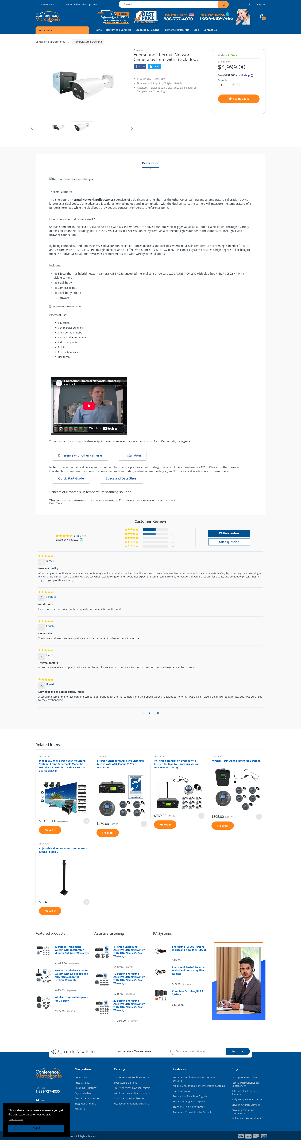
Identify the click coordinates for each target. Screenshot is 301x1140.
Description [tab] (150, 163)
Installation (133, 455)
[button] (132, 529)
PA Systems (162, 933)
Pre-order (50, 830)
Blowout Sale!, (158, 87)
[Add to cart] (86, 821)
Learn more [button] (16, 1119)
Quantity (222, 80)
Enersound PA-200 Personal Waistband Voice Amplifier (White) (188, 970)
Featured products (50, 933)
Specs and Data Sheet (121, 478)
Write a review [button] (229, 533)
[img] (45, 556)
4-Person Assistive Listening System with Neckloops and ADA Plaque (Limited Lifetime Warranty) (71, 975)
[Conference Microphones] (51, 16)
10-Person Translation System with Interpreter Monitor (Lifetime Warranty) (72, 950)
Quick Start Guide (71, 478)
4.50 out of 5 (81, 536)
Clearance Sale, (177, 87)
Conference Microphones (50, 41)
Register (261, 4)
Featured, (191, 87)
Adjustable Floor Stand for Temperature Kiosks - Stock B (63, 850)
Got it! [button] (36, 1128)
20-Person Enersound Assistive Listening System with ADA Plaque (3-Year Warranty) (129, 1005)
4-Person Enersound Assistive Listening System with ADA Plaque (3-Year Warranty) (120, 764)
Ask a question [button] (229, 542)
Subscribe (238, 1051)
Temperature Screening (88, 41)
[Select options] (144, 824)
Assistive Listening (109, 933)
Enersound (139, 50)
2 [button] (149, 712)
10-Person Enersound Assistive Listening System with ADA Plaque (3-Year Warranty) (129, 978)
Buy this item (241, 99)
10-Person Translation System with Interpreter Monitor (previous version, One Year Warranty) (177, 764)
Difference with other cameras (80, 455)
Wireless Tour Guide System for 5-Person (236, 760)
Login (248, 4)
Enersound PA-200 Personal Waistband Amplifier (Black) (189, 948)
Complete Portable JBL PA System (187, 993)
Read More (55, 503)
